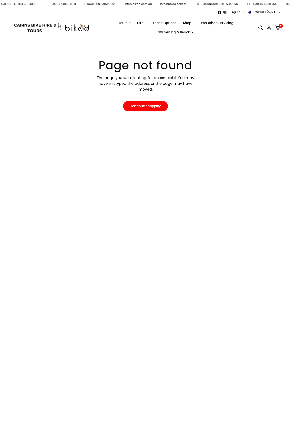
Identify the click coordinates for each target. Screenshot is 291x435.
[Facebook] (219, 12)
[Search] (260, 27)
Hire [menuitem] (140, 23)
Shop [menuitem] (187, 23)
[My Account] (269, 27)
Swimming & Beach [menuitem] (174, 32)
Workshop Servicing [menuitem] (217, 23)
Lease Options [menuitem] (165, 23)
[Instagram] (225, 12)
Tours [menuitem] (123, 23)
